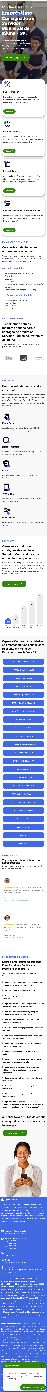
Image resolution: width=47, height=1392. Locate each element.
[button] (3, 357)
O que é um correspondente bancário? (20, 990)
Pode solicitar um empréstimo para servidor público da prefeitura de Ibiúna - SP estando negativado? (20, 1070)
